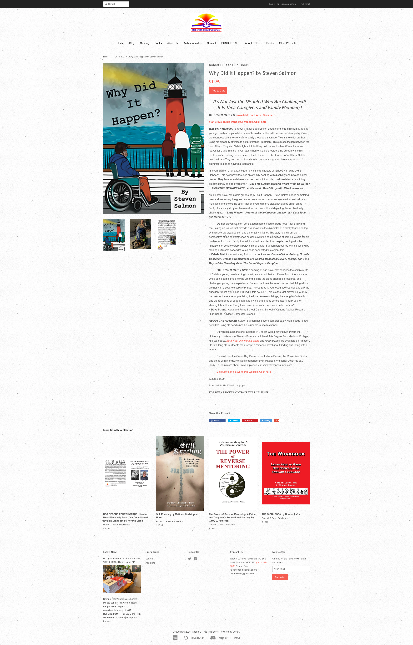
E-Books (269, 43)
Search (149, 558)
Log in (272, 3)
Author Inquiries (192, 43)
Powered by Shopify (230, 631)
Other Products (287, 43)
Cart (307, 3)
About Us (172, 43)
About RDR (251, 43)
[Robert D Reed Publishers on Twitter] (189, 559)
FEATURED (119, 56)
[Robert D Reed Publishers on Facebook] (195, 559)
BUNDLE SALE (230, 43)
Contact (211, 43)
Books (158, 43)
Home (120, 43)
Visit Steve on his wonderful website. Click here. (238, 122)
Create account (288, 3)
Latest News (110, 552)
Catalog (144, 43)
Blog (132, 43)
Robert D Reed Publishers (205, 631)
